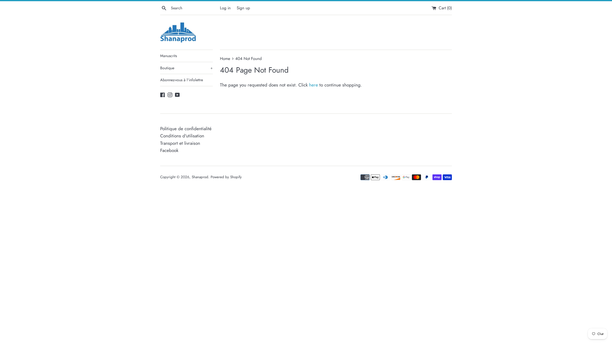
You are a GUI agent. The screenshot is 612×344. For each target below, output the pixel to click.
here (313, 85)
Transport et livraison (180, 143)
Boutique (186, 68)
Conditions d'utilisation (182, 136)
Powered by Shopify (226, 177)
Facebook (169, 150)
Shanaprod (200, 177)
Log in (225, 8)
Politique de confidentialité (186, 128)
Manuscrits (168, 56)
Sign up (243, 8)
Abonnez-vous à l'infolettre (181, 80)
